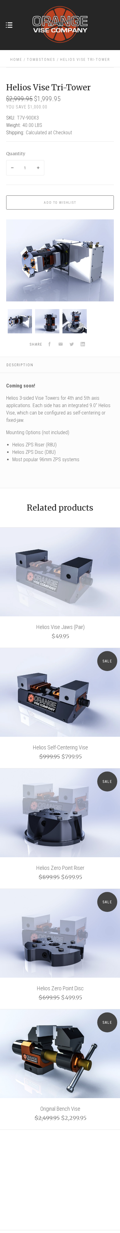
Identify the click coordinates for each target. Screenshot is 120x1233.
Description (20, 365)
